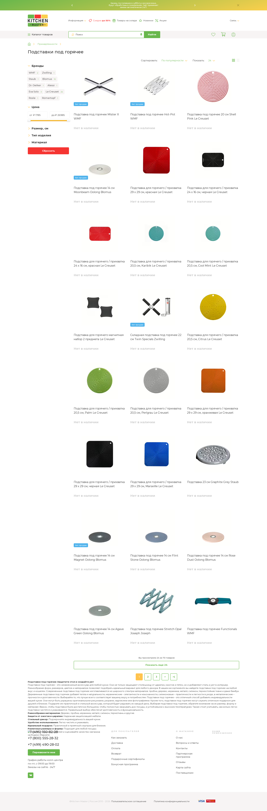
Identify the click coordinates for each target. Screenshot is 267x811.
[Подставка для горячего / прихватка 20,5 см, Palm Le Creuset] (100, 381)
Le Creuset (54, 91)
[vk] (30, 775)
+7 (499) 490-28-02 (43, 744)
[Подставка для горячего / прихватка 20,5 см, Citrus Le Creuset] (213, 308)
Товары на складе (127, 20)
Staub (33, 79)
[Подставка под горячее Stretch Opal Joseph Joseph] (156, 602)
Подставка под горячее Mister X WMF (96, 116)
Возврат (116, 753)
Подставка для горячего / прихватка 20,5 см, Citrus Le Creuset (212, 337)
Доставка (117, 743)
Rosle (33, 98)
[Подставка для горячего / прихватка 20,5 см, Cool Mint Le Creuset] (213, 234)
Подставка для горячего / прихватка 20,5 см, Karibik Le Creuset (155, 263)
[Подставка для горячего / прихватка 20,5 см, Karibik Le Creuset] (156, 234)
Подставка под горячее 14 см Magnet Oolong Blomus (94, 557)
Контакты (182, 748)
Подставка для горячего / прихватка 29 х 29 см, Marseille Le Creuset (155, 484)
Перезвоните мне (44, 752)
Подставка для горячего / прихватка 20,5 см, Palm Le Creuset (99, 410)
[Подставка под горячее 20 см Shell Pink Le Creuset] (213, 87)
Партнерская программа (184, 755)
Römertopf (50, 98)
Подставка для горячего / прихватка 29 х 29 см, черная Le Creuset (99, 484)
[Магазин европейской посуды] (31, 44)
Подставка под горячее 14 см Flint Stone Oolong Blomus (154, 557)
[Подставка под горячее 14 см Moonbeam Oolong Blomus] (100, 161)
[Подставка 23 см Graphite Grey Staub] (213, 455)
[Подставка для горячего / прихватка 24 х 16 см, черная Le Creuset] (213, 161)
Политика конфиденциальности (171, 801)
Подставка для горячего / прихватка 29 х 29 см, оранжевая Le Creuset (212, 410)
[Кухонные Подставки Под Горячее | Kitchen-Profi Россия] (48, 21)
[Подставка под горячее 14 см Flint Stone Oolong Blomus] (156, 528)
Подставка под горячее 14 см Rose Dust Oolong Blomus (211, 557)
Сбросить (48, 150)
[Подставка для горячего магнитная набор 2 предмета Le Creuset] (100, 308)
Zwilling (48, 72)
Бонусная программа (124, 764)
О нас (179, 737)
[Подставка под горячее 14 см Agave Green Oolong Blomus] (100, 602)
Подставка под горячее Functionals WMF (212, 631)
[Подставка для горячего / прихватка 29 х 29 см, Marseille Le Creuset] (156, 455)
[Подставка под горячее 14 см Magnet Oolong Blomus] (100, 528)
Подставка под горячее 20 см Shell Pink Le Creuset (211, 116)
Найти (152, 34)
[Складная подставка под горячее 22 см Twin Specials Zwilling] (156, 308)
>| (174, 676)
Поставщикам (184, 772)
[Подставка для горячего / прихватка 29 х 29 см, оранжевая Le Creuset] (213, 381)
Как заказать (119, 737)
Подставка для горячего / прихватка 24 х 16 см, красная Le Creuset (99, 263)
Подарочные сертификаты (128, 759)
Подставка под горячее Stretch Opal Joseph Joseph (155, 631)
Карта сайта (183, 767)
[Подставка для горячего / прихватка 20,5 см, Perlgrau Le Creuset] (156, 381)
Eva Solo (35, 91)
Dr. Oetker (36, 85)
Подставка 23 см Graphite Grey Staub (213, 482)
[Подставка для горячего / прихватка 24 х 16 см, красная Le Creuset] (100, 234)
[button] (72, 5)
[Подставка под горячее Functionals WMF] (213, 602)
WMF (33, 72)
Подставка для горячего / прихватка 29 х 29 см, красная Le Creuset (155, 190)
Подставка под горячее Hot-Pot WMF (152, 116)
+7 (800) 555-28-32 (43, 738)
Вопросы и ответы (187, 743)
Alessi (52, 85)
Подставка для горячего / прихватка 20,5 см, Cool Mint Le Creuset (212, 263)
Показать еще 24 (156, 665)
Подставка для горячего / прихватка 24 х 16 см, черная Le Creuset (212, 190)
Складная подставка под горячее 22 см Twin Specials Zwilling (155, 337)
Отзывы (181, 762)
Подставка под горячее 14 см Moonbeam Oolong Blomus (94, 190)
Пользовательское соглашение (128, 801)
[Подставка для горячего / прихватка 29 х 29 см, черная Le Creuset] (100, 455)
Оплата (115, 748)
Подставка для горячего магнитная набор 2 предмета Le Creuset (99, 337)
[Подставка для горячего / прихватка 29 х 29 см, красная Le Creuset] (156, 161)
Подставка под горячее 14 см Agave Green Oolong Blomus (99, 631)
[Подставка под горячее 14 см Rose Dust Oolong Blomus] (213, 528)
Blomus (49, 79)
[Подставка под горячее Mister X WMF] (100, 87)
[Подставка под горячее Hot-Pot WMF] (156, 87)
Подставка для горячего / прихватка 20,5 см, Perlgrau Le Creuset (155, 410)
